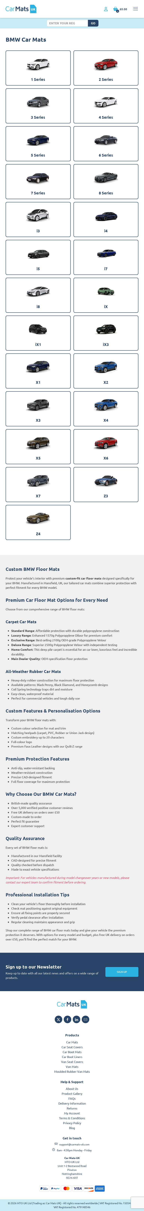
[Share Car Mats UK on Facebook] (67, 1019)
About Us (72, 1088)
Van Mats (72, 1066)
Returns (72, 1108)
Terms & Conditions (72, 1118)
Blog (72, 1128)
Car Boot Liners (72, 1057)
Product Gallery (72, 1093)
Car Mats (72, 1042)
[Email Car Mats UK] (85, 1019)
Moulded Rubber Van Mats (72, 1071)
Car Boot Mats (72, 1052)
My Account (72, 1113)
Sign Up (122, 972)
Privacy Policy (72, 1123)
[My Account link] (106, 9)
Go (93, 23)
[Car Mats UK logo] (72, 1004)
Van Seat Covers (72, 1061)
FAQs (72, 1098)
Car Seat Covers (72, 1047)
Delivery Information (72, 1103)
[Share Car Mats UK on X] (58, 1019)
